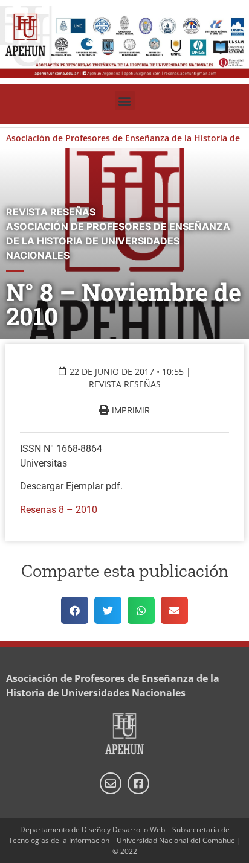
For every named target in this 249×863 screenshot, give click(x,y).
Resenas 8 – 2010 (58, 509)
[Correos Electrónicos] (110, 783)
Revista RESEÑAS (125, 384)
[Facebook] (138, 783)
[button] (125, 100)
